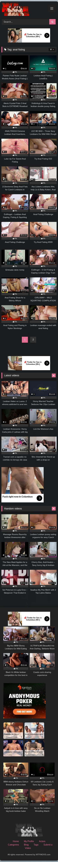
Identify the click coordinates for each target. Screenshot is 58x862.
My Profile (29, 841)
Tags (36, 844)
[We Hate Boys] (23, 10)
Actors (42, 841)
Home (16, 841)
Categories (13, 844)
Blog (26, 844)
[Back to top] (49, 853)
